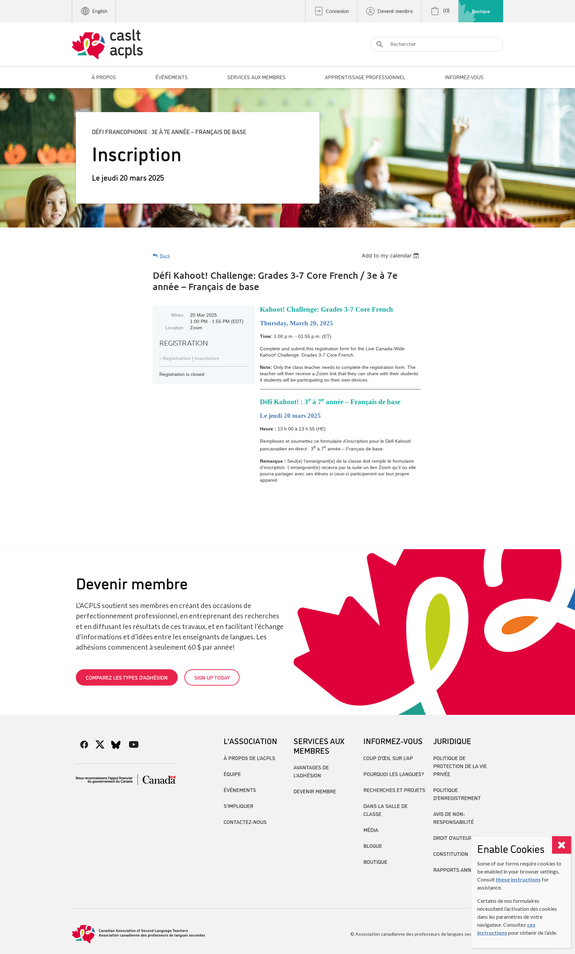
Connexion (337, 11)
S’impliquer (238, 805)
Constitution (450, 853)
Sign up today (212, 677)
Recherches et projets (394, 789)
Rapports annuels (458, 869)
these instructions (518, 879)
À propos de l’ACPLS (249, 757)
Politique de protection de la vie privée (460, 765)
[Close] (561, 845)
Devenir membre (395, 11)
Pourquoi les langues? (393, 773)
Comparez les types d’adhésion (127, 677)
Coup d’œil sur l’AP (388, 757)
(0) (446, 10)
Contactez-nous (245, 821)
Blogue (372, 845)
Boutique (481, 11)
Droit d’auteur (452, 837)
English (100, 11)
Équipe (232, 773)
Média (370, 829)
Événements (240, 789)
